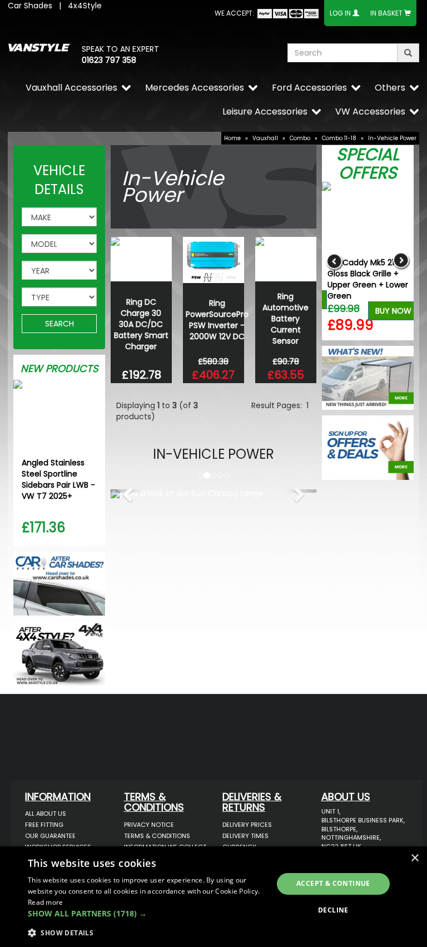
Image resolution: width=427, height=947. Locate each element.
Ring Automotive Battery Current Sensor (285, 318)
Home (232, 138)
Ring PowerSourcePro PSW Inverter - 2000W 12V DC (217, 320)
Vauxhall (265, 138)
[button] (126, 491)
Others (390, 87)
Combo (300, 138)
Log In (340, 13)
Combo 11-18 (339, 138)
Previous (334, 261)
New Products (59, 368)
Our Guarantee (50, 835)
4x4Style (85, 5)
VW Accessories (370, 111)
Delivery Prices (247, 824)
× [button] (414, 858)
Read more (45, 902)
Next (401, 261)
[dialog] (213, 896)
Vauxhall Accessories (71, 87)
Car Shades (30, 5)
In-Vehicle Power (392, 138)
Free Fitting (44, 824)
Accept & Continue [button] (333, 883)
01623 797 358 (109, 60)
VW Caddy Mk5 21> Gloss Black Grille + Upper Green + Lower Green (367, 279)
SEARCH (59, 323)
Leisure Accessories (264, 111)
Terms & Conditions (157, 835)
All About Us (45, 813)
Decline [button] (333, 910)
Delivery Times (245, 835)
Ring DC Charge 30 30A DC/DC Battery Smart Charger (141, 324)
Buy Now (393, 310)
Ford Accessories (309, 87)
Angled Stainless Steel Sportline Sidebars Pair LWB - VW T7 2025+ (58, 479)
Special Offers (367, 163)
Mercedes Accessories (194, 87)
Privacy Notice (149, 824)
